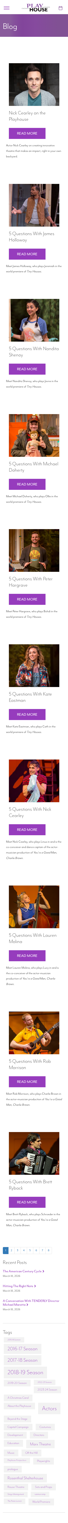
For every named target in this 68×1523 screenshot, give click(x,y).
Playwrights (43, 1461)
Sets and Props (43, 1487)
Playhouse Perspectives (17, 1460)
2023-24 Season (47, 1389)
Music (11, 1453)
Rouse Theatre (16, 1487)
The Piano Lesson (15, 1501)
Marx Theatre (40, 1444)
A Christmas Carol (18, 1398)
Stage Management (16, 1494)
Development (15, 1435)
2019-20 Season (17, 1383)
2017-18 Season (23, 1360)
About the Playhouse (19, 1406)
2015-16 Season (14, 1339)
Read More (27, 133)
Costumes (45, 1427)
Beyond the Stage (17, 1419)
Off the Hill (31, 1453)
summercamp (40, 1494)
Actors (49, 1408)
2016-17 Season (23, 1349)
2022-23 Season (45, 1382)
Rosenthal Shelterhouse (25, 1478)
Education (13, 1443)
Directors (39, 1435)
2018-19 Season (25, 1372)
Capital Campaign (18, 1427)
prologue (13, 1469)
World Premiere (41, 1502)
